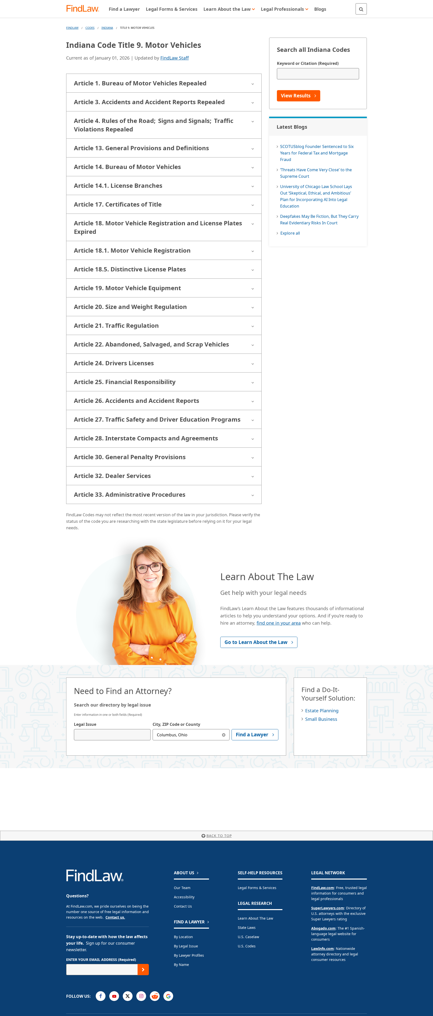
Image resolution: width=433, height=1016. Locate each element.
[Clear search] (224, 734)
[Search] (361, 9)
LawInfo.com (322, 948)
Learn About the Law (255, 918)
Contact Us (183, 906)
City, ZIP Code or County (176, 724)
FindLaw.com (322, 887)
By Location (183, 936)
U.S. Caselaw (248, 936)
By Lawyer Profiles (189, 955)
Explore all (290, 233)
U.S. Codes (247, 946)
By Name (181, 964)
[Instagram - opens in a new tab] (141, 996)
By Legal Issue (186, 946)
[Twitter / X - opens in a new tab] (128, 996)
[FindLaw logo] (84, 9)
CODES (89, 28)
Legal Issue (85, 724)
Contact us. (115, 917)
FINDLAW (72, 28)
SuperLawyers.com (327, 908)
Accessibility (184, 897)
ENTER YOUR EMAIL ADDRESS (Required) (101, 959)
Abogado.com (323, 928)
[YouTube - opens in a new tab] (114, 996)
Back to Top (219, 835)
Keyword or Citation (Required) (308, 63)
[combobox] (112, 734)
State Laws (247, 927)
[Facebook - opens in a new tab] (100, 996)
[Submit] (143, 969)
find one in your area (279, 623)
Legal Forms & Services (257, 887)
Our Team (182, 887)
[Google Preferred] (168, 996)
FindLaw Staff (174, 58)
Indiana (107, 28)
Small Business (321, 719)
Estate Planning (322, 711)
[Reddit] (155, 996)
